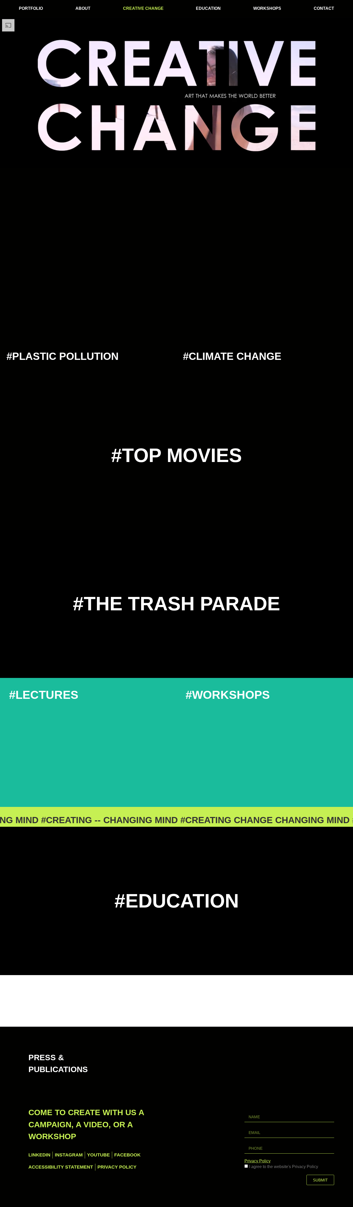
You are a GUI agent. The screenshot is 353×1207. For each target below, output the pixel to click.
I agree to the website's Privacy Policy (283, 1166)
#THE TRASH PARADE (176, 603)
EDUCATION (208, 8)
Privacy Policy (257, 1161)
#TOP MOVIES (176, 455)
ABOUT (82, 8)
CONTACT (324, 8)
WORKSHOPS (267, 8)
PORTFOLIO (31, 8)
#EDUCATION (176, 901)
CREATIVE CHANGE (143, 8)
